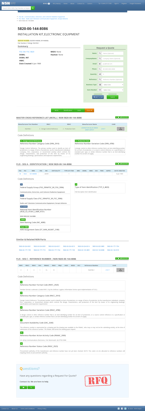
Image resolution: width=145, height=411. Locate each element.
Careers (89, 3)
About (72, 3)
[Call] (31, 387)
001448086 (33, 174)
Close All (89, 110)
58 (20, 174)
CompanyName (91, 58)
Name (94, 53)
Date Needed (92, 90)
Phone (94, 69)
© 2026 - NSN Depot (134, 409)
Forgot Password (135, 3)
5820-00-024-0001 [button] (25, 246)
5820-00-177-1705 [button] (25, 250)
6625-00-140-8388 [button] (98, 250)
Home (65, 3)
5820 (25, 174)
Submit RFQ (124, 117)
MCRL (57, 110)
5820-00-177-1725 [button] (69, 250)
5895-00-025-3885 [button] (98, 246)
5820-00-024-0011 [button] (54, 246)
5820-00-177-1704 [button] (113, 246)
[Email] (23, 387)
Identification (68, 110)
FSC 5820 (30, 52)
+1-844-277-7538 (105, 3)
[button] (46, 3)
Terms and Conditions (28, 409)
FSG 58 (22, 52)
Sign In (116, 3)
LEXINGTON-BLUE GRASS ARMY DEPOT (89, 129)
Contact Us (80, 3)
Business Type (91, 85)
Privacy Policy (42, 409)
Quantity (93, 74)
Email (95, 64)
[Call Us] (116, 117)
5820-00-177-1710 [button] (39, 250)
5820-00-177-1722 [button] (54, 250)
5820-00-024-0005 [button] (39, 246)
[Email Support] (118, 117)
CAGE (79, 110)
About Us (15, 409)
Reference (93, 79)
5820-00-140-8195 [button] (113, 250)
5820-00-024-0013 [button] (69, 246)
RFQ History (57, 3)
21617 (103, 129)
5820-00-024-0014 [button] (84, 246)
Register (124, 3)
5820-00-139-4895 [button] (84, 250)
